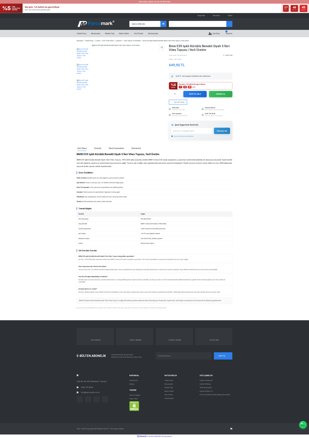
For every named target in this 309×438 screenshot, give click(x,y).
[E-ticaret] (154, 436)
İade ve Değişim (134, 395)
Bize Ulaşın (216, 15)
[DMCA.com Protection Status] (134, 406)
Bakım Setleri (169, 391)
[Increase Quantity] (179, 94)
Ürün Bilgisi (82, 148)
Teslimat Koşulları (206, 387)
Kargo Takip (201, 15)
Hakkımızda (133, 380)
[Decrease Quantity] (171, 94)
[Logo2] (78, 375)
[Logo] (96, 24)
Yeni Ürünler (138, 33)
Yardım (230, 15)
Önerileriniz (136, 148)
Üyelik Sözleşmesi (206, 380)
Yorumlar (97, 148)
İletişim (131, 384)
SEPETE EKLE (195, 94)
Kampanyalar (153, 33)
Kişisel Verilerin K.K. (206, 391)
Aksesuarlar (169, 384)
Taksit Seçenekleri (116, 148)
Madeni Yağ (169, 387)
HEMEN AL (220, 94)
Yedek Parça (169, 380)
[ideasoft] (142, 436)
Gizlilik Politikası (205, 384)
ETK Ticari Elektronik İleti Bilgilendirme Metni (215, 395)
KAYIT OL (222, 356)
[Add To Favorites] (162, 47)
